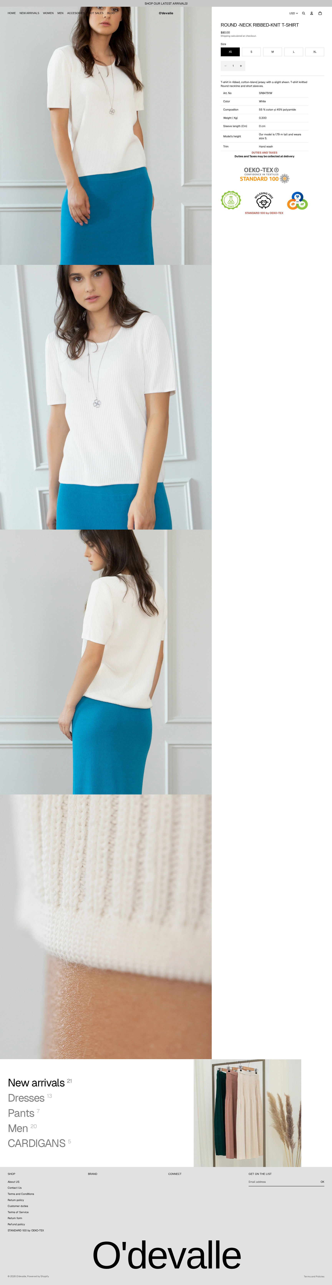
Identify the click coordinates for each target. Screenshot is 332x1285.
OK (322, 1182)
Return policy (16, 1200)
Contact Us (15, 1187)
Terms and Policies (314, 1276)
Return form (15, 1218)
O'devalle (21, 1276)
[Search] (303, 13)
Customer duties (18, 1206)
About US (13, 1182)
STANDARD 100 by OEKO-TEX (26, 1230)
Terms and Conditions (21, 1194)
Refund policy (16, 1224)
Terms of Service (18, 1212)
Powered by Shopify (38, 1276)
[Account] (311, 13)
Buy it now (305, 65)
